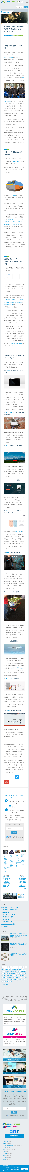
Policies (6, 1159)
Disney (8, 971)
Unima (8, 710)
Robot (23, 975)
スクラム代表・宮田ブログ (18, 35)
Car (26, 967)
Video (20, 979)
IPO (22, 973)
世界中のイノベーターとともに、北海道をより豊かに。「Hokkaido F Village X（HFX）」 (10, 1169)
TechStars (4, 979)
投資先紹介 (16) (5, 912)
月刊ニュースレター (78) (8, 924)
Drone (12, 971)
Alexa (11, 967)
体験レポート (18, 532)
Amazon (16, 967)
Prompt (16, 343)
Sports (20, 977)
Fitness (3, 973)
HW (17, 973)
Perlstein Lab (9, 679)
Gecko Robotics (10, 413)
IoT (19, 973)
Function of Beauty (11, 511)
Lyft (25, 973)
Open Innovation (13, 975)
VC (17, 979)
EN (19, 1)
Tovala (8, 370)
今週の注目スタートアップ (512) (10, 907)
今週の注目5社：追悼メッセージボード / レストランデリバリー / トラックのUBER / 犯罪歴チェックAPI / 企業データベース (6, 882)
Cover (7, 446)
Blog (9, 1149)
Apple (20, 967)
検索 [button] (25, 7)
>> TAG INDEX (5, 984)
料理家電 (10, 219)
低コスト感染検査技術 (16, 302)
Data (23, 969)
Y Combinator (7, 101)
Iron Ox (8, 592)
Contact (7, 1153)
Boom (7, 641)
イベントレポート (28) (7, 917)
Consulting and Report (12, 1145)
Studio (7, 1143)
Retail (19, 975)
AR (23, 967)
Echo (18, 971)
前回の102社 (16, 161)
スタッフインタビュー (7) (8, 914)
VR (24, 979)
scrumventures (5, 977)
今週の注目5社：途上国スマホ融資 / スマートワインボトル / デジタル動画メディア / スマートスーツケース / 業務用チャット (22, 882)
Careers (7, 1157)
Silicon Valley (15, 977)
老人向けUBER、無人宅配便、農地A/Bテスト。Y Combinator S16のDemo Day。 (7, 863)
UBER (14, 979)
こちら (14, 195)
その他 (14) (4, 926)
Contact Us (15, 1136)
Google (13, 973)
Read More (24, 1169)
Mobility (7, 975)
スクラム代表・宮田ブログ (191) (10, 909)
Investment (7, 1141)
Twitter (11, 979)
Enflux (7, 552)
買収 (23, 77)
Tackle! (6, 1147)
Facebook (23, 971)
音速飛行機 (16, 224)
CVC (20, 969)
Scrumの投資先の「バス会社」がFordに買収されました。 (23, 859)
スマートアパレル (17, 221)
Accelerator (4, 967)
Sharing (10, 977)
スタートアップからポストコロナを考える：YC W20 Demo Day (11, 861)
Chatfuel (11, 343)
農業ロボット (8, 224)
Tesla (8, 979)
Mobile (3, 975)
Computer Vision (14, 969)
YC (2, 981)
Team (6, 1151)
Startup (24, 977)
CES (2, 969)
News (7, 1155)
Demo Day (4, 971)
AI (8, 967)
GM (9, 973)
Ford (7, 973)
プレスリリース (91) (6, 921)
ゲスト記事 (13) (5, 919)
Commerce (7, 969)
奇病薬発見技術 (8, 304)
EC (15, 971)
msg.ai (20, 343)
